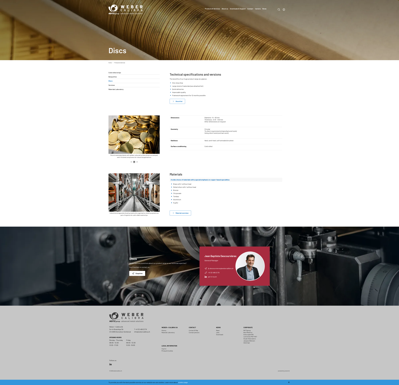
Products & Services (212, 9)
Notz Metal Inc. (248, 332)
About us (225, 9)
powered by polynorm (284, 371)
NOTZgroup (247, 330)
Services (111, 85)
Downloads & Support (238, 9)
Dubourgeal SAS (248, 334)
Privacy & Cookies (167, 351)
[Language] (283, 9)
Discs (110, 81)
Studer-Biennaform (249, 339)
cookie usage (183, 382)
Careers (258, 9)
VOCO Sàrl (246, 343)
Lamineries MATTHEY (250, 336)
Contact (250, 9)
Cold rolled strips (114, 73)
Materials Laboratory (116, 89)
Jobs (217, 332)
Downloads (219, 334)
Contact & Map (193, 330)
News (264, 9)
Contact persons (194, 332)
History (164, 330)
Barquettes (112, 77)
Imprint (164, 349)
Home (110, 62)
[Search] (278, 10)
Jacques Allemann (249, 341)
